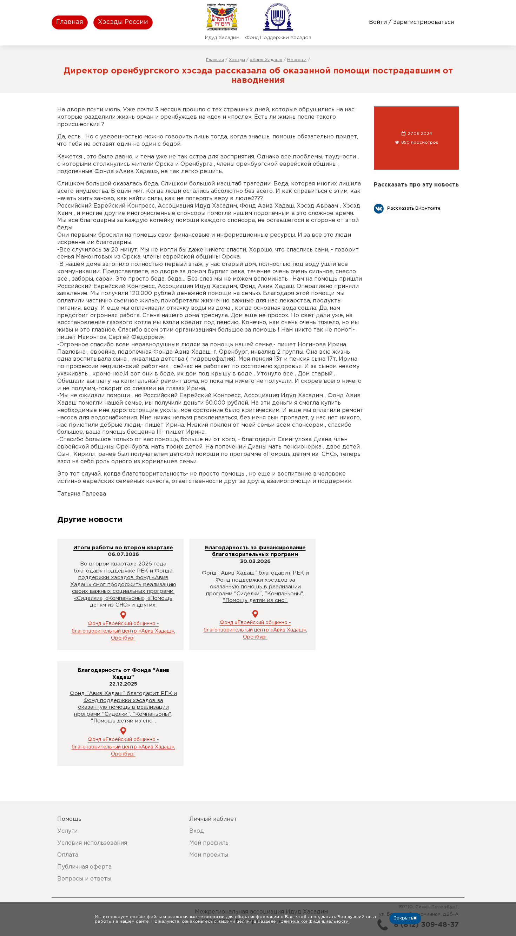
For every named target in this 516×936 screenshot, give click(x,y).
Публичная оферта (84, 867)
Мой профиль (209, 843)
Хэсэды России (123, 22)
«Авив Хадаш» (266, 60)
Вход (196, 831)
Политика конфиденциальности (313, 921)
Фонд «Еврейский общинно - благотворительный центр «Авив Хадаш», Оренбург (123, 631)
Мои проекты (208, 855)
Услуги (67, 831)
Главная (69, 22)
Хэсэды (237, 60)
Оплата (67, 855)
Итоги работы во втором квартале (123, 547)
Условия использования (92, 843)
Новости (296, 60)
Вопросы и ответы (84, 879)
